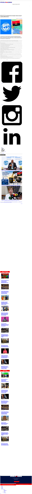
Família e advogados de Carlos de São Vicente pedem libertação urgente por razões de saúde (5, 356)
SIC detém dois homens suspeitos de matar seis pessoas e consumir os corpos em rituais (4, 391)
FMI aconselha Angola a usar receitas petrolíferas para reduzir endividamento (11, 185)
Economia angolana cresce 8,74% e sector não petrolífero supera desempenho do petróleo (5, 281)
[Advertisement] (16, 11)
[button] (0, 493)
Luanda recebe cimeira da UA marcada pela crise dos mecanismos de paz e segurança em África (5, 292)
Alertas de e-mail (12, 484)
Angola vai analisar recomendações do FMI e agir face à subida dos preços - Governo (12, 170)
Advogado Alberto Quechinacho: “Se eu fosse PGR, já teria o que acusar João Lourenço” (5, 324)
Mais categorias (4, 489)
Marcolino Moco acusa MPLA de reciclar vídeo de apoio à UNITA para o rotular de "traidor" (5, 367)
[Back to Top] (0, 475)
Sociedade (2, 486)
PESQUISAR (4, 492)
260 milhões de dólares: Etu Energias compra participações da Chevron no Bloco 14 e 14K (4, 303)
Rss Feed (7, 484)
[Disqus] (11, 232)
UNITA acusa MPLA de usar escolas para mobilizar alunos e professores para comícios (5, 380)
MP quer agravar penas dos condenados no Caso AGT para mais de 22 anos (4, 346)
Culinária (4, 491)
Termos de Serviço (4, 484)
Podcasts (9, 484)
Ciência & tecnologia (5, 490)
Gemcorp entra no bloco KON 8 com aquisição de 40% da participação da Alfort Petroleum (4, 313)
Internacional (2, 488)
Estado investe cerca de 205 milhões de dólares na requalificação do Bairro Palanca (5, 335)
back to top (21, 203)
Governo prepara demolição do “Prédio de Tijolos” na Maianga (4, 423)
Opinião (2, 487)
